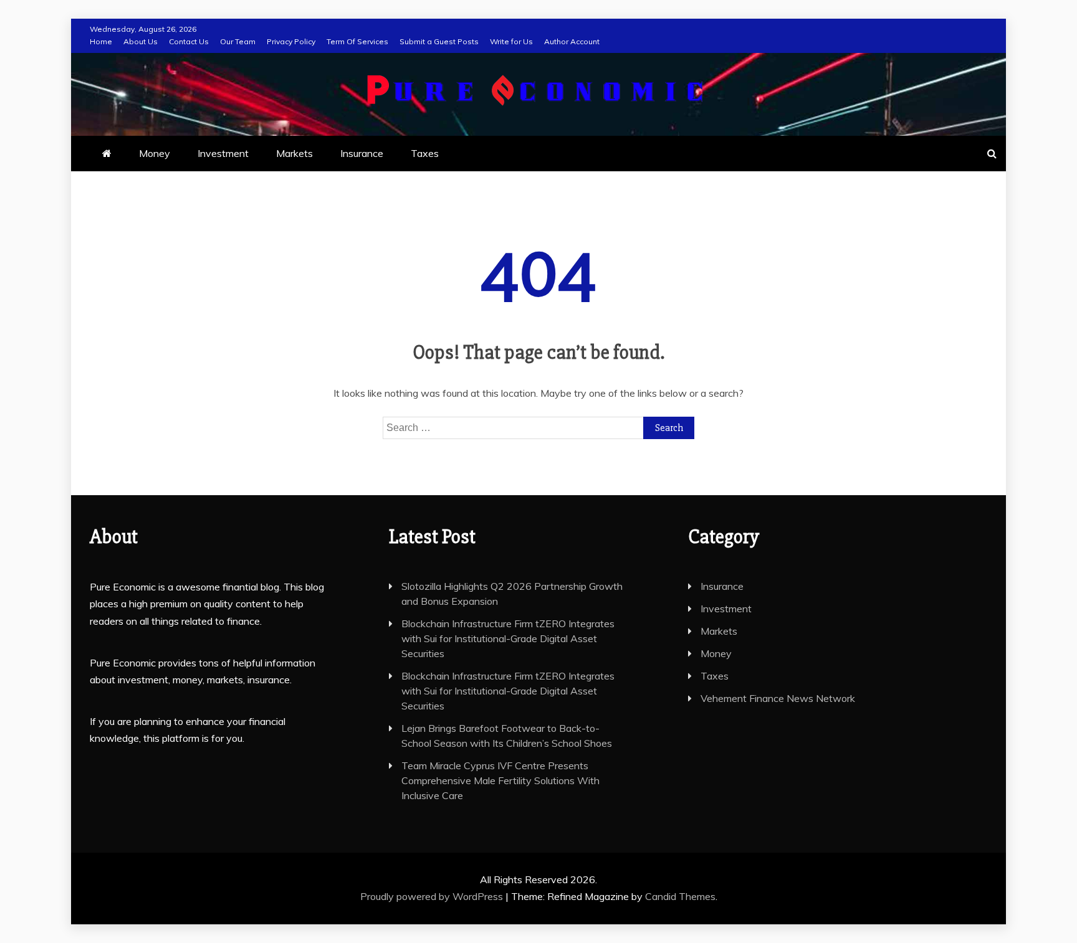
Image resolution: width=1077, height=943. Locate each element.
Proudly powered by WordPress (432, 896)
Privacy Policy (291, 41)
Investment (223, 153)
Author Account (572, 41)
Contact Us (189, 41)
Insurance (361, 153)
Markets (294, 153)
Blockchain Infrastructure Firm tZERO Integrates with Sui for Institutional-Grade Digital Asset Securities (508, 638)
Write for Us (511, 41)
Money (154, 153)
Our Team (238, 41)
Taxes (425, 153)
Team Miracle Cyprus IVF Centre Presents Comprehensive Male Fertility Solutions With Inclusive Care (500, 780)
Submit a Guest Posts (439, 41)
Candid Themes (680, 896)
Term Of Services (357, 41)
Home (101, 41)
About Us (140, 41)
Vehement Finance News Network (778, 698)
